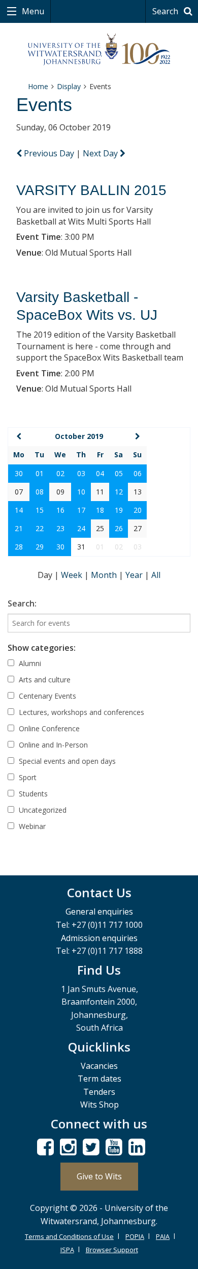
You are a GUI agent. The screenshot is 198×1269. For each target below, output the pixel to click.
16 (60, 510)
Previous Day (49, 153)
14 (19, 510)
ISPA (67, 1249)
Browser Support (112, 1249)
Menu (32, 11)
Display (69, 86)
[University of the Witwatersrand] (99, 49)
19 (119, 510)
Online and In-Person (52, 745)
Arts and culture (44, 679)
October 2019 (79, 436)
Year (135, 575)
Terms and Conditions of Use (69, 1236)
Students (32, 793)
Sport (27, 777)
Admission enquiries (99, 938)
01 (40, 473)
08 (40, 491)
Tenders (99, 1091)
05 (119, 473)
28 (19, 546)
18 (100, 510)
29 (40, 546)
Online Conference (48, 728)
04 (100, 473)
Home (38, 86)
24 (81, 528)
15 (40, 510)
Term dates (99, 1078)
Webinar (31, 826)
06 (138, 473)
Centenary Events (46, 696)
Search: (22, 603)
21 (19, 528)
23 (60, 528)
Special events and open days (66, 761)
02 (60, 473)
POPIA (134, 1236)
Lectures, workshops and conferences (80, 712)
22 (40, 528)
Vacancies (99, 1065)
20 (138, 510)
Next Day (101, 153)
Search (166, 11)
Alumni (29, 663)
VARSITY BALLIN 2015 (91, 190)
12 (119, 491)
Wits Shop (99, 1104)
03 (81, 473)
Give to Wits (99, 1176)
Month (105, 575)
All (155, 575)
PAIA (163, 1236)
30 (19, 473)
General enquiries (99, 911)
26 (119, 528)
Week (72, 575)
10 (81, 491)
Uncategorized (42, 810)
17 (81, 510)
